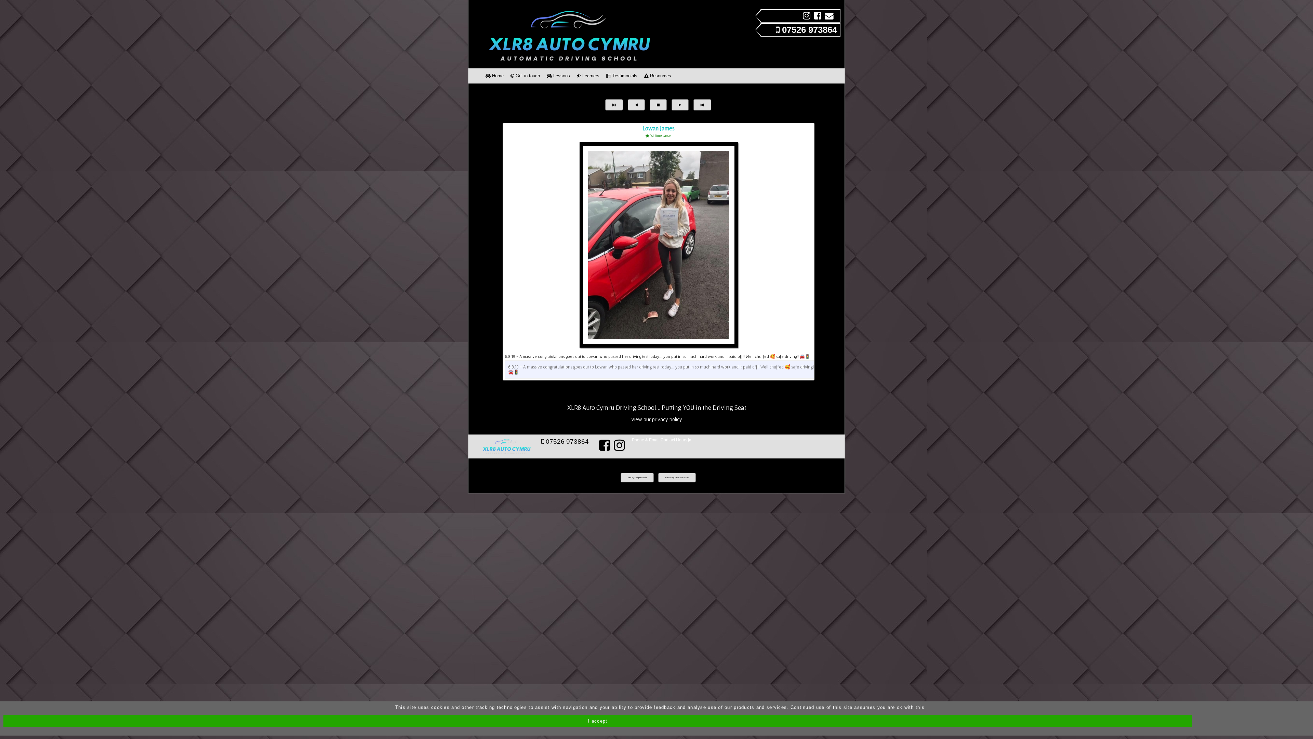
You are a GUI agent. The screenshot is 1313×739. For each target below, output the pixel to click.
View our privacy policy (656, 419)
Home (497, 75)
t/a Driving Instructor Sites (677, 478)
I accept (597, 721)
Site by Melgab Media (637, 478)
